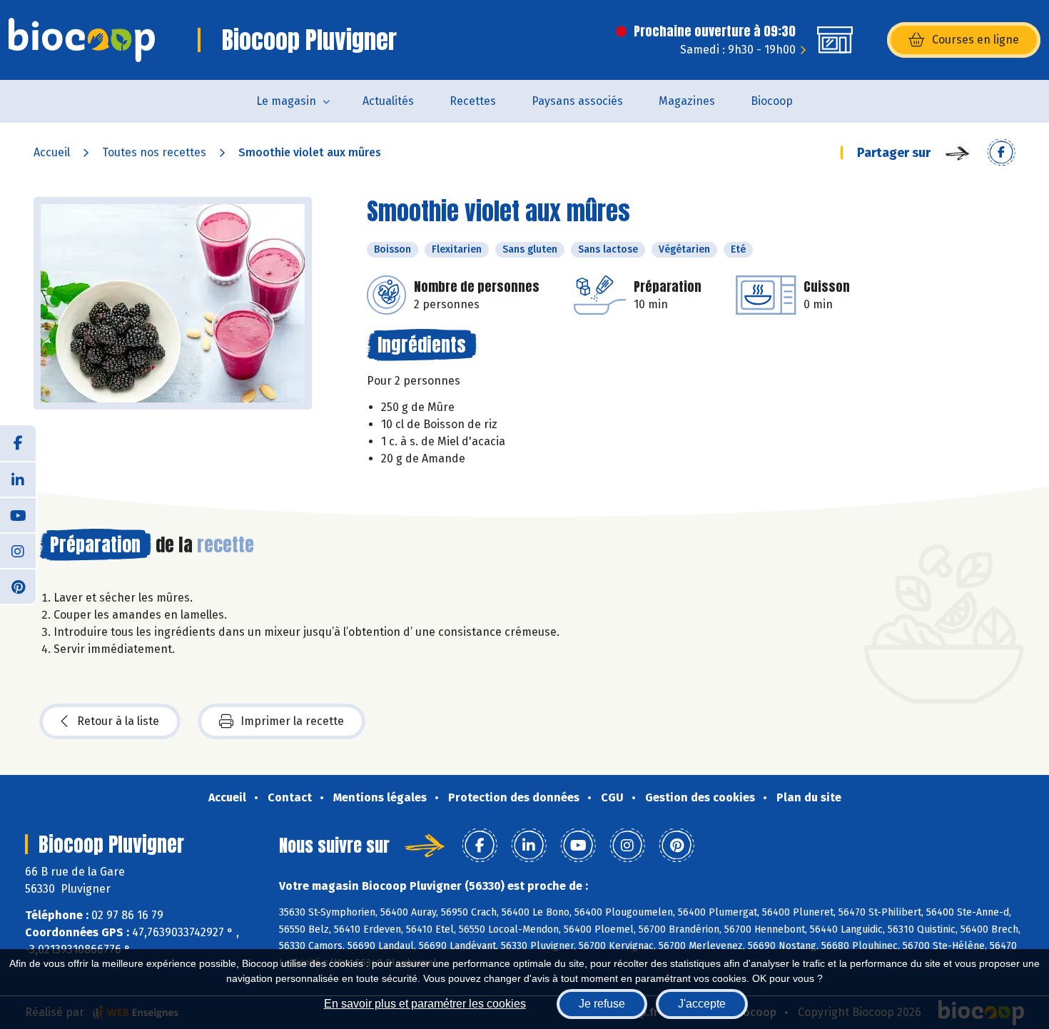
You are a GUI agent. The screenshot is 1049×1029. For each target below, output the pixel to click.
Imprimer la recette (292, 721)
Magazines (687, 101)
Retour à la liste (118, 721)
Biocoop (772, 101)
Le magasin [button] (286, 101)
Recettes (473, 101)
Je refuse (602, 1004)
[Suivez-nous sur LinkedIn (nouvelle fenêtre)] (18, 479)
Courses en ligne (975, 39)
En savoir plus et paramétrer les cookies (425, 1004)
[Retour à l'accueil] (82, 40)
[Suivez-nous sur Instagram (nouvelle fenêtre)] (18, 550)
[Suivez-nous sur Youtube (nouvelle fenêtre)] (18, 514)
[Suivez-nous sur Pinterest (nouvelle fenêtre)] (18, 586)
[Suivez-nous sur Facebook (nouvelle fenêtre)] (18, 443)
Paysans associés (577, 101)
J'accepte (702, 1004)
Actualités (388, 101)
